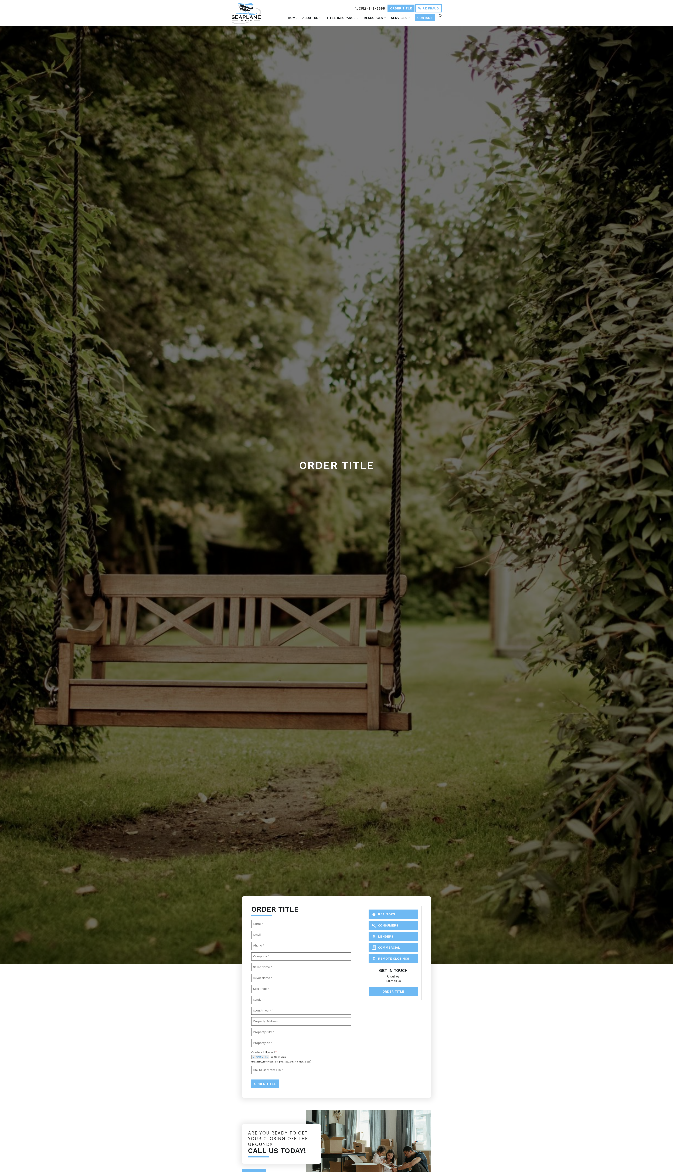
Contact (424, 18)
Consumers (387, 925)
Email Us (395, 981)
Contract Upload (264, 1052)
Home (293, 18)
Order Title (401, 8)
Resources (373, 18)
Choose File (260, 1056)
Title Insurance (340, 18)
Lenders (385, 936)
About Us (310, 18)
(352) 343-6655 (371, 8)
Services (399, 18)
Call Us (394, 976)
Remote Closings (393, 959)
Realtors (386, 914)
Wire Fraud (428, 8)
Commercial (388, 947)
